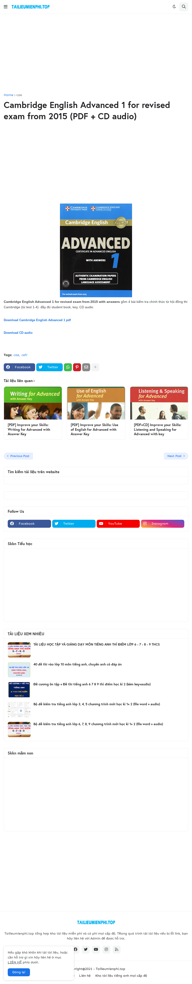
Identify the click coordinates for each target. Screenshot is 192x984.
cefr (24, 355)
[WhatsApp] (68, 367)
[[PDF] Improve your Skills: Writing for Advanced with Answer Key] (33, 403)
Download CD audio (18, 332)
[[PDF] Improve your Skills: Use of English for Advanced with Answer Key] (96, 403)
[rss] (117, 950)
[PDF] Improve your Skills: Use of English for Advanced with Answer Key (94, 429)
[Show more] (95, 367)
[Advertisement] (96, 53)
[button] (5, 7)
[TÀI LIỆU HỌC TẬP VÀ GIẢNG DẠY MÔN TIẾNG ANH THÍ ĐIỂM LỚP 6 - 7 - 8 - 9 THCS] (19, 649)
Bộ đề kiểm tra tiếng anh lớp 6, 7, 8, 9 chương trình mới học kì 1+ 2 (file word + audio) (98, 724)
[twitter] (86, 950)
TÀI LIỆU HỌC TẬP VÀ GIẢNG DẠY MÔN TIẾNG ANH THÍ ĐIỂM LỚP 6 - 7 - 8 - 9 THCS (96, 644)
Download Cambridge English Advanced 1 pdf (37, 320)
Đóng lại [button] (18, 972)
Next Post (174, 456)
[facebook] (75, 950)
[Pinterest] (77, 367)
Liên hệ (85, 976)
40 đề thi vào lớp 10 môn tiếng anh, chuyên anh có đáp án (77, 664)
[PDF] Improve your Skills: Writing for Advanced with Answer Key (29, 429)
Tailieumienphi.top (110, 969)
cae (19, 95)
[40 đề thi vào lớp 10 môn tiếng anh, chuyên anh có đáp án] (19, 669)
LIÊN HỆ (15, 962)
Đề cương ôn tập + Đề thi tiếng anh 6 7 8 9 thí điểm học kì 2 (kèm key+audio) (92, 684)
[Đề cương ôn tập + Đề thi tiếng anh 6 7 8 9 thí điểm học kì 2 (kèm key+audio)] (19, 689)
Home (8, 95)
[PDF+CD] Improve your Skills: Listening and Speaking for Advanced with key (157, 429)
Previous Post (20, 456)
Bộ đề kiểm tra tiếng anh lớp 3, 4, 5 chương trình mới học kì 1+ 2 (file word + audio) (96, 704)
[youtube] (96, 950)
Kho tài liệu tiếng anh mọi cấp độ (121, 976)
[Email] (86, 367)
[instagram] (106, 950)
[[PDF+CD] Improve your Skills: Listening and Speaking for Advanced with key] (159, 403)
